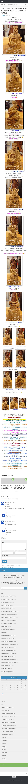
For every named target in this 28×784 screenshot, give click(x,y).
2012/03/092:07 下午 (12, 515)
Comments (6, 498)
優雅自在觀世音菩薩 (6, 605)
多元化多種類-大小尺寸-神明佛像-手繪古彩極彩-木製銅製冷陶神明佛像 (6, 487)
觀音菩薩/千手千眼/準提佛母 (8, 656)
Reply (6, 512)
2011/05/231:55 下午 (12, 530)
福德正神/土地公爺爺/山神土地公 (9, 647)
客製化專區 (4, 752)
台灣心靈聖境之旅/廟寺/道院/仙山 (9, 611)
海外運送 (4, 755)
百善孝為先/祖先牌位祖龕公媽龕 (9, 641)
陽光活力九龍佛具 (6, 668)
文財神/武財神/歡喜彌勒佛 (8, 629)
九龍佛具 (3, 15)
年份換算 (4, 758)
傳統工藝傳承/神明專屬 (7, 602)
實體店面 (4, 737)
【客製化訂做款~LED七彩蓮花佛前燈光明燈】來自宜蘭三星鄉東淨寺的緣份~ (19, 487)
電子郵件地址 (17, 551)
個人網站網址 (5, 555)
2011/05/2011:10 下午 (11, 521)
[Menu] (26, 1)
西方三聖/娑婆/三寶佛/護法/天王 (9, 653)
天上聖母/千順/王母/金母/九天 (8, 620)
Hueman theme (20, 780)
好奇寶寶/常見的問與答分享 (8, 623)
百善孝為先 (4, 740)
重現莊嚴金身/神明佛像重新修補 (9, 659)
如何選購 (4, 749)
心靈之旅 (4, 743)
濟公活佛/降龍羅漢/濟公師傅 (8, 635)
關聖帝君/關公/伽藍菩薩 (7, 665)
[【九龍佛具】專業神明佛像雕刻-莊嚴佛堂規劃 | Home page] (2, 2)
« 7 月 (2, 693)
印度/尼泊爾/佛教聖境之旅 (8, 608)
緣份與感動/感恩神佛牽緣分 (8, 650)
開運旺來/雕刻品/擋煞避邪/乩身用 (9, 662)
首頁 (3, 704)
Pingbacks (14, 498)
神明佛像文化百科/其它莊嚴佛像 (9, 644)
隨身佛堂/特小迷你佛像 (13, 4)
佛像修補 (4, 746)
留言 (3, 542)
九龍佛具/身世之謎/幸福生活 (8, 599)
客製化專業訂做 (4, 4)
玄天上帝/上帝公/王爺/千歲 (8, 638)
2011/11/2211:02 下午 (11, 502)
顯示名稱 (4, 551)
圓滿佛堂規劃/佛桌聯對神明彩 (8, 614)
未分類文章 (4, 632)
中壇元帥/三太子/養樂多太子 (8, 596)
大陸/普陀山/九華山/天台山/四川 (9, 617)
